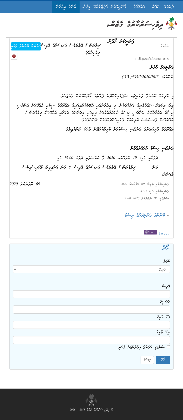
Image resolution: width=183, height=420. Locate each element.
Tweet (163, 233)
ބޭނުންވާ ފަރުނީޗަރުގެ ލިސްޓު (145, 215)
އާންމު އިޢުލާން (66, 7)
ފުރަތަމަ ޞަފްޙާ (163, 7)
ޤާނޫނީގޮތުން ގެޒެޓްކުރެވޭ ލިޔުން (104, 7)
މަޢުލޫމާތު (139, 7)
